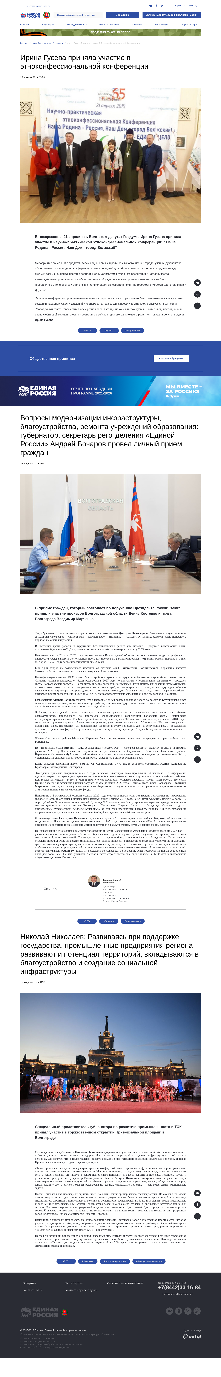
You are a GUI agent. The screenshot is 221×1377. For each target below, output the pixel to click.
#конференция (132, 330)
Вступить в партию (190, 24)
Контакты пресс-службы (82, 1290)
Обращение (122, 15)
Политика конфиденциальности (37, 1341)
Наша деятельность (77, 24)
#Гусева (109, 330)
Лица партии (48, 24)
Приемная (137, 24)
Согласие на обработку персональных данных (45, 1347)
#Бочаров (109, 921)
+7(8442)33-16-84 (179, 1287)
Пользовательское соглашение (37, 1338)
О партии (24, 24)
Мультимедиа (161, 24)
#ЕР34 (87, 330)
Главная (24, 43)
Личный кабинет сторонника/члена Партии (171, 15)
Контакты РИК (32, 1290)
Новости (59, 43)
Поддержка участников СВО (110, 32)
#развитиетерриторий (115, 1261)
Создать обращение (171, 358)
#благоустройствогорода (149, 1261)
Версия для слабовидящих (186, 6)
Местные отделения (109, 24)
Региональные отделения (125, 1283)
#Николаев (87, 1261)
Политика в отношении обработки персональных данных (51, 1344)
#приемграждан (132, 921)
